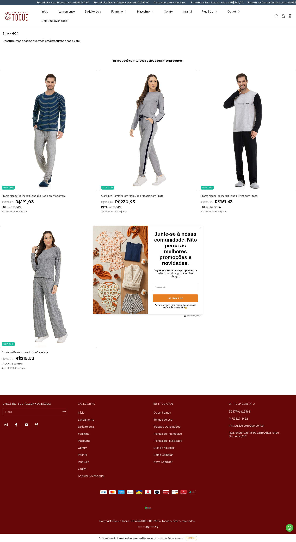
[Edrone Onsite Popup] (148, 271)
